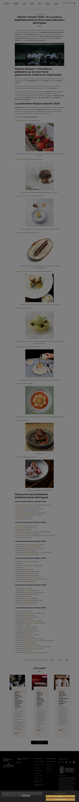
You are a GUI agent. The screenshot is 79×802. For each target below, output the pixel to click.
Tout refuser (60, 796)
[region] (39, 796)
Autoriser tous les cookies (60, 799)
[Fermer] (77, 796)
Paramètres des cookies (60, 793)
